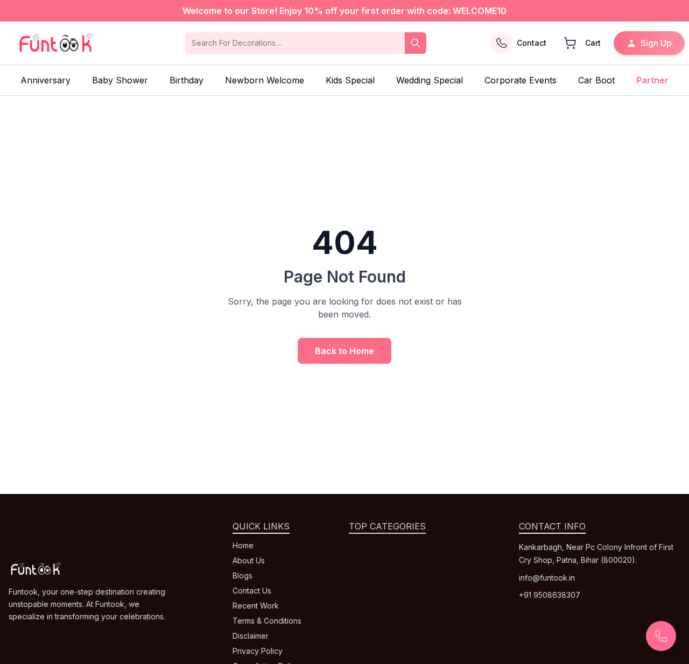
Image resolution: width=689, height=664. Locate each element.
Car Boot (596, 80)
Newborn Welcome (264, 80)
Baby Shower (120, 80)
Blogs (242, 575)
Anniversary (45, 80)
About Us (249, 560)
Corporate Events (520, 80)
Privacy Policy (258, 650)
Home (243, 545)
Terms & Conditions (267, 620)
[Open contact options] (661, 636)
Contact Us (252, 590)
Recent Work (256, 605)
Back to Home (344, 350)
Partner (652, 80)
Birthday (186, 80)
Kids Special (350, 80)
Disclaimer (251, 635)
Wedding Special (429, 80)
